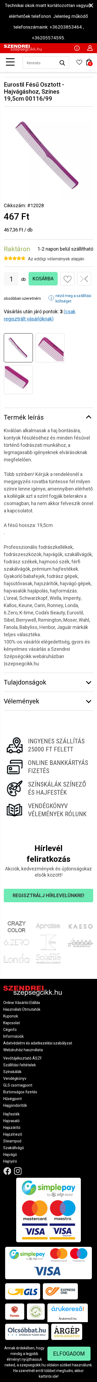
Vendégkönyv (14, 1078)
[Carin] (80, 942)
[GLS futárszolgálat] (22, 1291)
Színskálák (12, 1072)
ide (55, 1376)
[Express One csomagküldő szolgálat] (60, 1291)
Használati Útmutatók (21, 1009)
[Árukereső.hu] (67, 1310)
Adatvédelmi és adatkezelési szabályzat (37, 1043)
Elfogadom (69, 1353)
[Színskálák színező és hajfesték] (48, 788)
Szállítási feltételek (19, 1065)
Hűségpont (12, 1099)
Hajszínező (12, 1134)
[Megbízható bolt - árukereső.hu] (36, 1311)
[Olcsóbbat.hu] (26, 1332)
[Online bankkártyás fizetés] (48, 767)
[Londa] (16, 958)
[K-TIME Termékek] (48, 942)
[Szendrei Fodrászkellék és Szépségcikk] (23, 50)
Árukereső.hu (68, 1318)
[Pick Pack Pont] (14, 1311)
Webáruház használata (23, 1050)
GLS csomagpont (17, 1085)
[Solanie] (48, 958)
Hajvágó (10, 1154)
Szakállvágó (13, 1148)
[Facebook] (7, 1171)
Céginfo (10, 1029)
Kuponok (10, 1016)
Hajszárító (11, 1127)
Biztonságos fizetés (20, 1092)
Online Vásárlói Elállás (21, 1002)
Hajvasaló (11, 1121)
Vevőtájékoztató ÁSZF (22, 1058)
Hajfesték (11, 1114)
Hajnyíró (10, 1161)
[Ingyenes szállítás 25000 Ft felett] (48, 745)
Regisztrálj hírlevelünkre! (48, 895)
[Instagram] (18, 1171)
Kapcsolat (11, 1023)
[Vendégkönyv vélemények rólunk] (48, 810)
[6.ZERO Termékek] (16, 942)
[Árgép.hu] (66, 1332)
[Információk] (77, 48)
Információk (13, 1036)
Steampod (12, 1141)
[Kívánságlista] (79, 64)
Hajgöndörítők (15, 1105)
